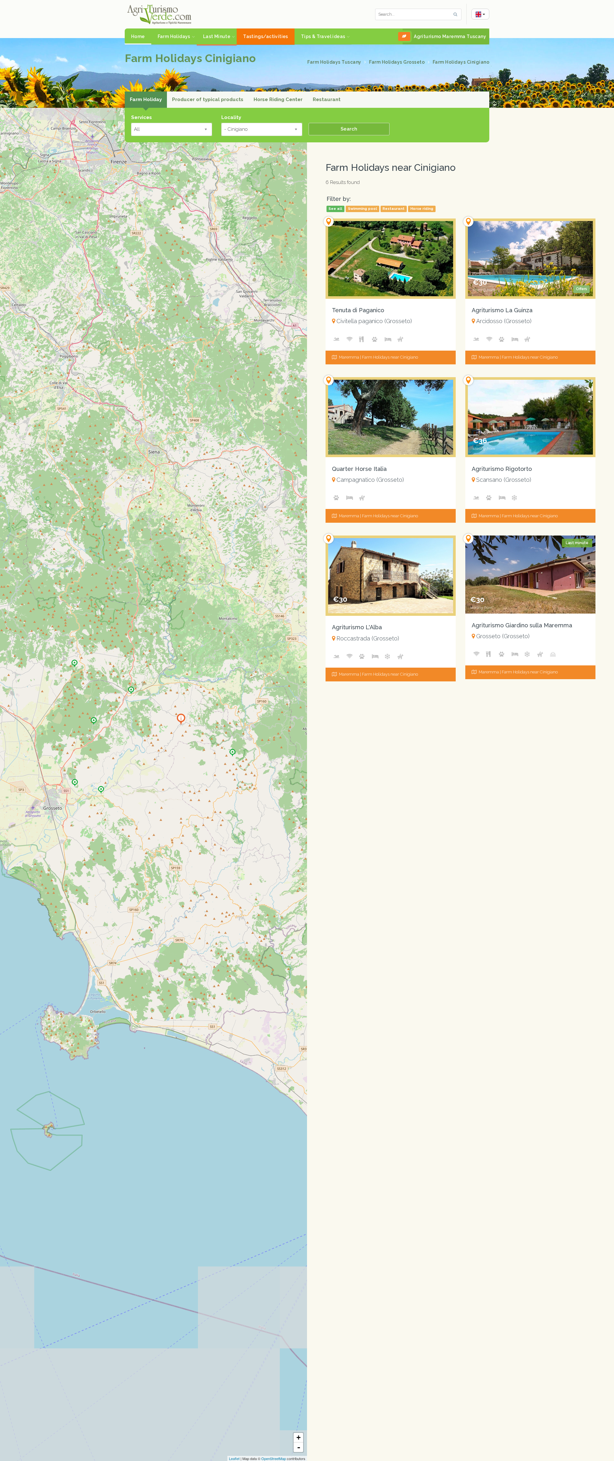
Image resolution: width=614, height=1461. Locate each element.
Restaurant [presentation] (327, 99)
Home (138, 36)
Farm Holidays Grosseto (397, 62)
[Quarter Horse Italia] (93, 719)
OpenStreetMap (273, 1458)
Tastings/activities (265, 36)
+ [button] (298, 1437)
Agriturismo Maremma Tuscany (450, 36)
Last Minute (216, 36)
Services (141, 117)
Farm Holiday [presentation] (146, 99)
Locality (231, 117)
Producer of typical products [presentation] (207, 99)
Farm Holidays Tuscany (334, 62)
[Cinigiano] (181, 719)
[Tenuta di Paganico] (131, 688)
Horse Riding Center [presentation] (278, 99)
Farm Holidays (174, 36)
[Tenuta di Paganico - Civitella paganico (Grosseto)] (391, 258)
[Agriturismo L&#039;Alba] (74, 661)
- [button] (298, 1447)
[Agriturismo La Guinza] (232, 750)
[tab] (146, 99)
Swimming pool (362, 208)
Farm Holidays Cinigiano (461, 62)
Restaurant (393, 208)
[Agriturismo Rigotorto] (101, 788)
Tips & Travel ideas (323, 36)
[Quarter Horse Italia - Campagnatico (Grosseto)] (391, 417)
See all (335, 208)
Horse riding (421, 208)
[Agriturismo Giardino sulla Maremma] (75, 780)
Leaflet (234, 1458)
